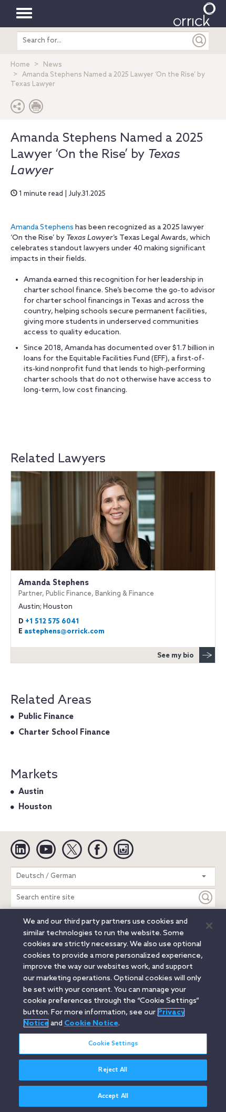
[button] (18, 109)
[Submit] (199, 40)
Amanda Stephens (42, 227)
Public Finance (46, 717)
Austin (31, 792)
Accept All (113, 1096)
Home (20, 65)
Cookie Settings (113, 1043)
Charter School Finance (64, 732)
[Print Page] (36, 109)
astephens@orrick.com (64, 632)
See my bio (175, 656)
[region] (113, 1010)
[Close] (209, 925)
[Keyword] (206, 897)
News (52, 65)
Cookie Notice (91, 1023)
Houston (35, 807)
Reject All (112, 1070)
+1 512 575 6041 (52, 622)
